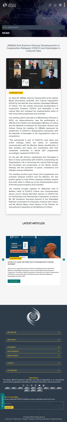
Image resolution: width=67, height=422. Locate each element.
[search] (49, 5)
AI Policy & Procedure (56, 419)
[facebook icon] (23, 385)
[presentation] (3, 259)
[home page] (9, 5)
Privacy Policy (17, 419)
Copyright (24, 419)
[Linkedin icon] (31, 385)
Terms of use (8, 419)
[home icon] (55, 5)
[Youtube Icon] (39, 385)
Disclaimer (32, 419)
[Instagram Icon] (35, 385)
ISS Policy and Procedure (43, 419)
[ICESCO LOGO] (33, 317)
